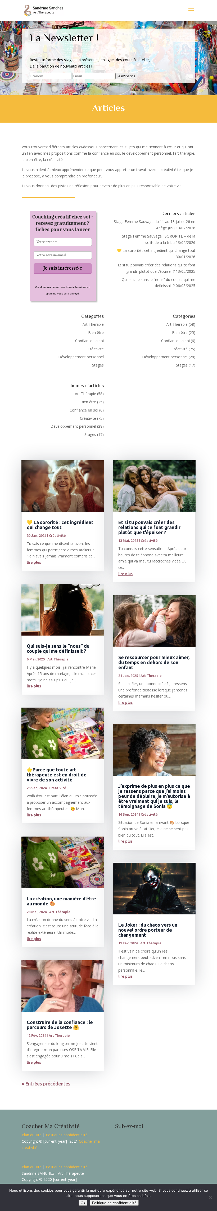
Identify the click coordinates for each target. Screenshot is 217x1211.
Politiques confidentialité (67, 1134)
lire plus (34, 562)
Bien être (96, 332)
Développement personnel (81, 356)
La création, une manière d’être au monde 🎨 (61, 901)
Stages (98, 365)
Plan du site (32, 1134)
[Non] (210, 1197)
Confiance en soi (89, 340)
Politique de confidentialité (114, 1203)
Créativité (96, 348)
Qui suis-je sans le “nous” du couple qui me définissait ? (58, 648)
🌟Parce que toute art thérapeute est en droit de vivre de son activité (57, 774)
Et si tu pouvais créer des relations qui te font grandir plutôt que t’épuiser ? (149, 527)
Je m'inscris (126, 76)
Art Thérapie (93, 324)
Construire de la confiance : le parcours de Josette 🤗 (60, 1025)
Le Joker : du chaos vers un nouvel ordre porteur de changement (147, 929)
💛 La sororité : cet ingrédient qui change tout (156, 250)
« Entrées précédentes (46, 1083)
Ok (83, 1203)
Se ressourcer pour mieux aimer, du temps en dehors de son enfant (153, 662)
